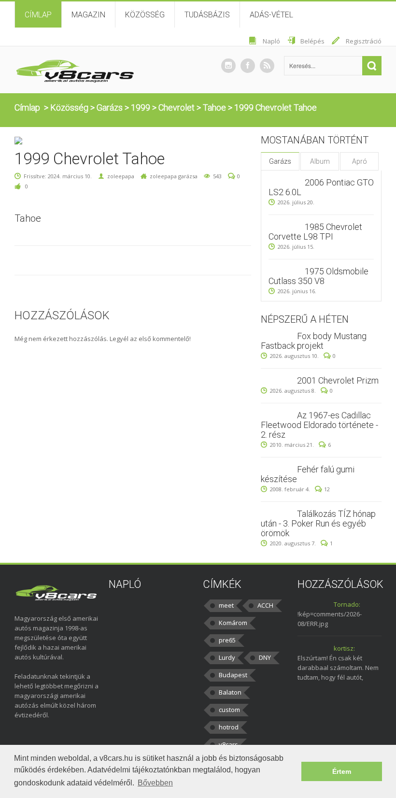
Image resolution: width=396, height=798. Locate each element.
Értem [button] (341, 771)
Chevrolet (176, 107)
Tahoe (214, 107)
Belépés (312, 41)
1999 (140, 107)
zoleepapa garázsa (174, 176)
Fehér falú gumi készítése (307, 474)
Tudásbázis (207, 14)
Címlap (38, 14)
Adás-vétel (271, 14)
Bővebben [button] (155, 783)
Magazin (88, 14)
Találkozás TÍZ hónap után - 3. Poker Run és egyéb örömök (318, 523)
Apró (359, 161)
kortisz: (344, 648)
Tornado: (347, 604)
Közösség (145, 14)
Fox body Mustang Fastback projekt (314, 341)
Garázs (110, 107)
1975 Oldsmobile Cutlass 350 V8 (318, 276)
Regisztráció (364, 41)
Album (320, 161)
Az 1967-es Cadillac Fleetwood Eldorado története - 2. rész (319, 425)
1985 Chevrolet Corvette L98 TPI (315, 232)
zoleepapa (120, 176)
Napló (271, 41)
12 (327, 489)
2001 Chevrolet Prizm (338, 380)
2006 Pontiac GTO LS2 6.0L (321, 187)
